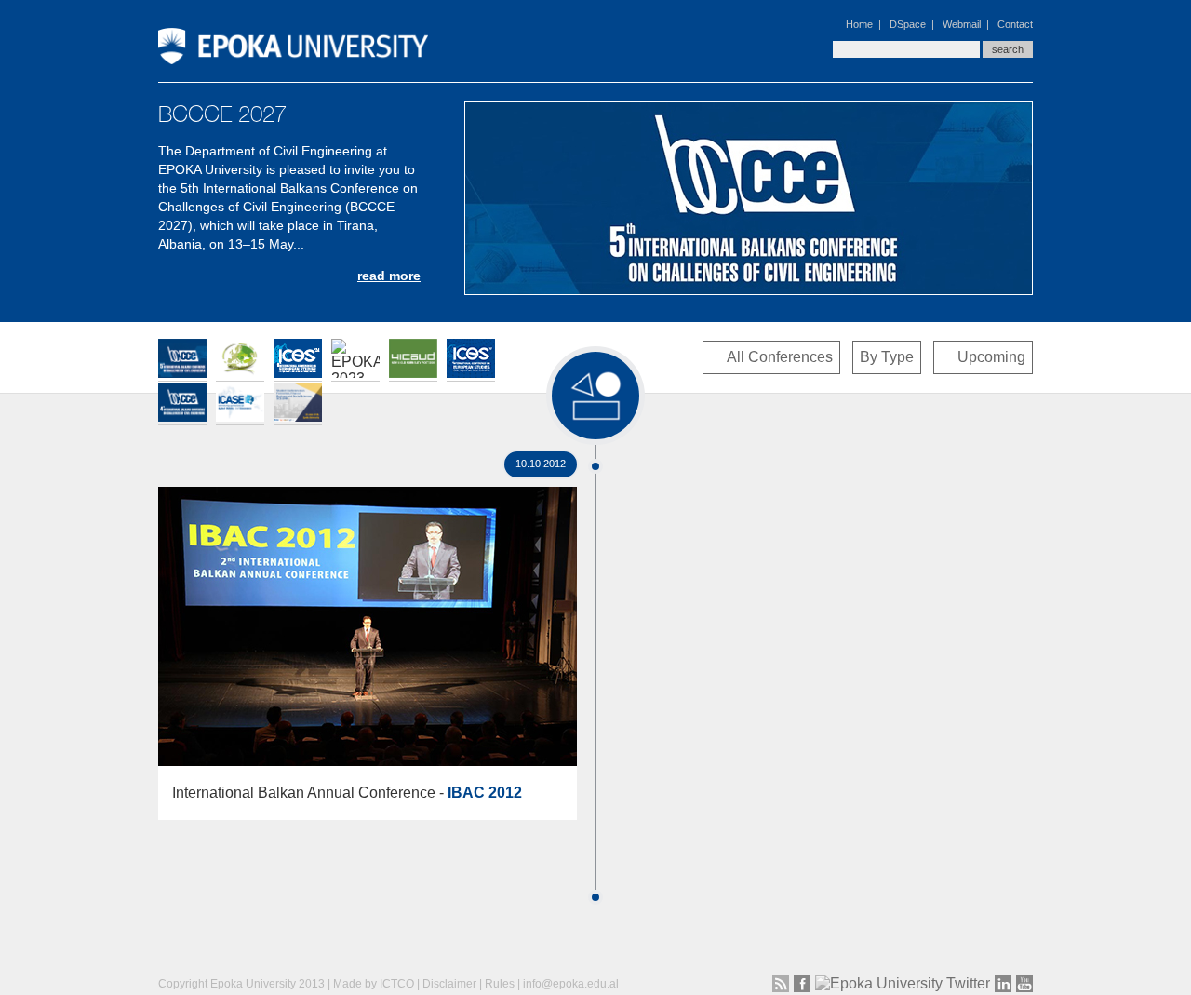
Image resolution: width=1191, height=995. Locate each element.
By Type (887, 357)
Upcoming (991, 357)
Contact (1015, 24)
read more (389, 275)
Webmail (962, 24)
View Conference (368, 611)
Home (859, 24)
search (1008, 49)
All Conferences (780, 357)
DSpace (908, 24)
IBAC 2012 (485, 792)
